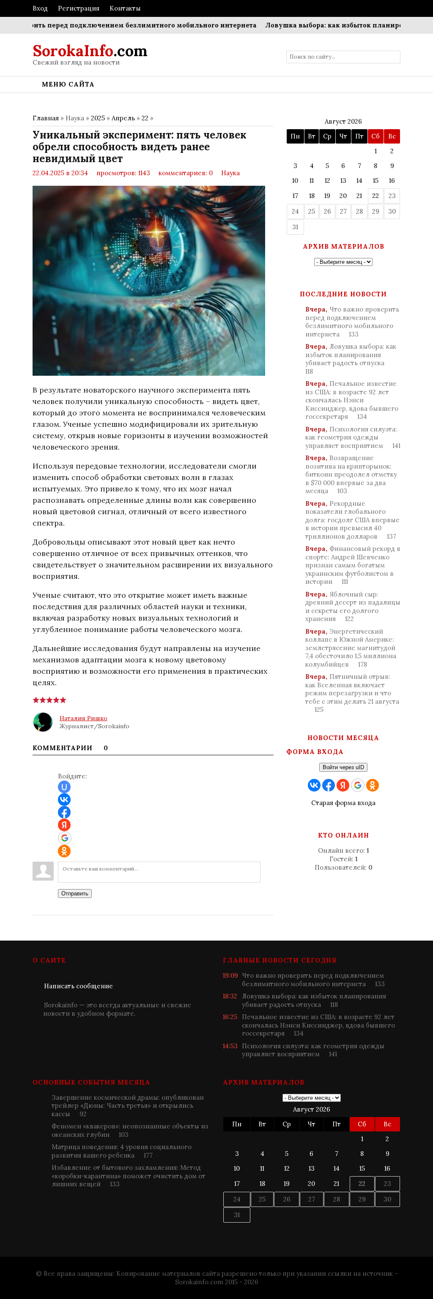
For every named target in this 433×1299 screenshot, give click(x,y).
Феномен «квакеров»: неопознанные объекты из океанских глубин (130, 1130)
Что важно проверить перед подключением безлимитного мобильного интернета (352, 321)
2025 (98, 118)
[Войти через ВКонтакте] (64, 799)
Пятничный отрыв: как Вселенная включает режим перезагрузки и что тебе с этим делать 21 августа (352, 693)
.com (90, 50)
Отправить (74, 893)
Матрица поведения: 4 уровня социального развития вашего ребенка (122, 1151)
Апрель (123, 118)
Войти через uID (343, 767)
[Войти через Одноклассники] (64, 851)
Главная (46, 118)
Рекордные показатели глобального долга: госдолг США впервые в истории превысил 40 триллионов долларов (352, 519)
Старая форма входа (343, 803)
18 (312, 196)
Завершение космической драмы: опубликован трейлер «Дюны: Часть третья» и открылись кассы (128, 1105)
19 (327, 196)
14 (359, 180)
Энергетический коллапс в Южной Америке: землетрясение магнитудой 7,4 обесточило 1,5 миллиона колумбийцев (350, 647)
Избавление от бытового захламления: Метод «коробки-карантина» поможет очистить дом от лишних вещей (129, 1175)
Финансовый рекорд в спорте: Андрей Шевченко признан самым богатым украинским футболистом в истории (352, 565)
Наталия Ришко (83, 718)
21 (359, 196)
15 (375, 180)
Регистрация (78, 8)
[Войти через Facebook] (64, 812)
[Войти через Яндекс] (64, 825)
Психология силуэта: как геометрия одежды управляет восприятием (352, 437)
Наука (230, 173)
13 (343, 180)
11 (312, 180)
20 (343, 196)
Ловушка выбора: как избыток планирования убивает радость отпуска (350, 358)
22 (145, 118)
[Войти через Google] (64, 838)
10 (295, 180)
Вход (40, 8)
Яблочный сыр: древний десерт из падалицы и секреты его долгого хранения (352, 606)
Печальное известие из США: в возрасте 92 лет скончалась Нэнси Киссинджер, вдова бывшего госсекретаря (351, 400)
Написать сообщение (78, 986)
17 (295, 196)
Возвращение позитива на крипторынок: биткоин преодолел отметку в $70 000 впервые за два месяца (351, 474)
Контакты (125, 8)
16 (392, 180)
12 (327, 180)
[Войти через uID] (64, 787)
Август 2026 (343, 121)
